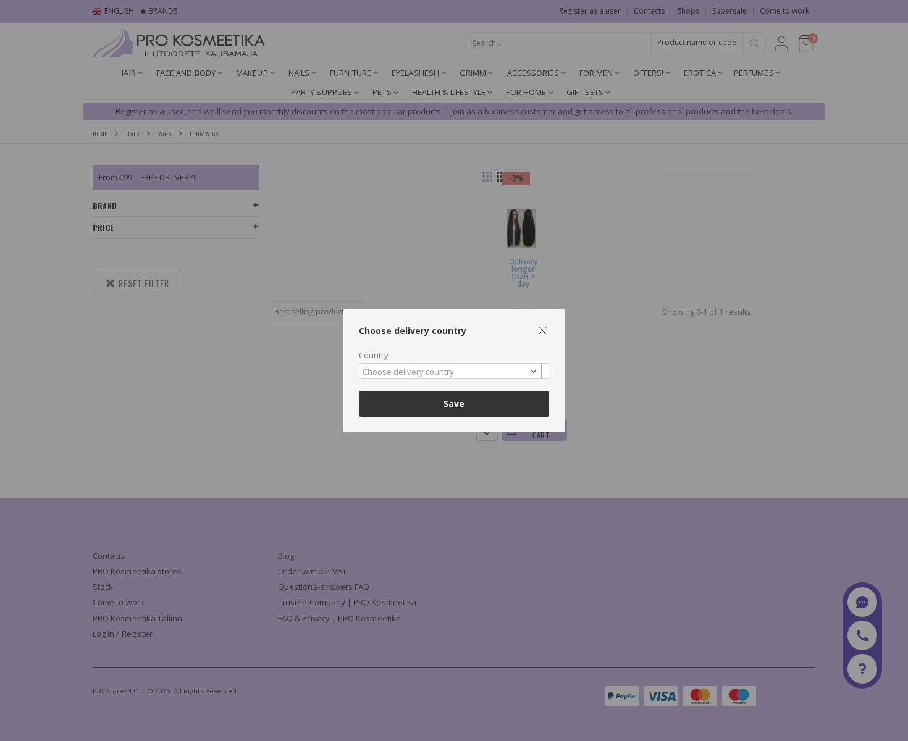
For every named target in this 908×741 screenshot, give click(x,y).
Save (454, 403)
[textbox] (451, 372)
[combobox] (454, 371)
